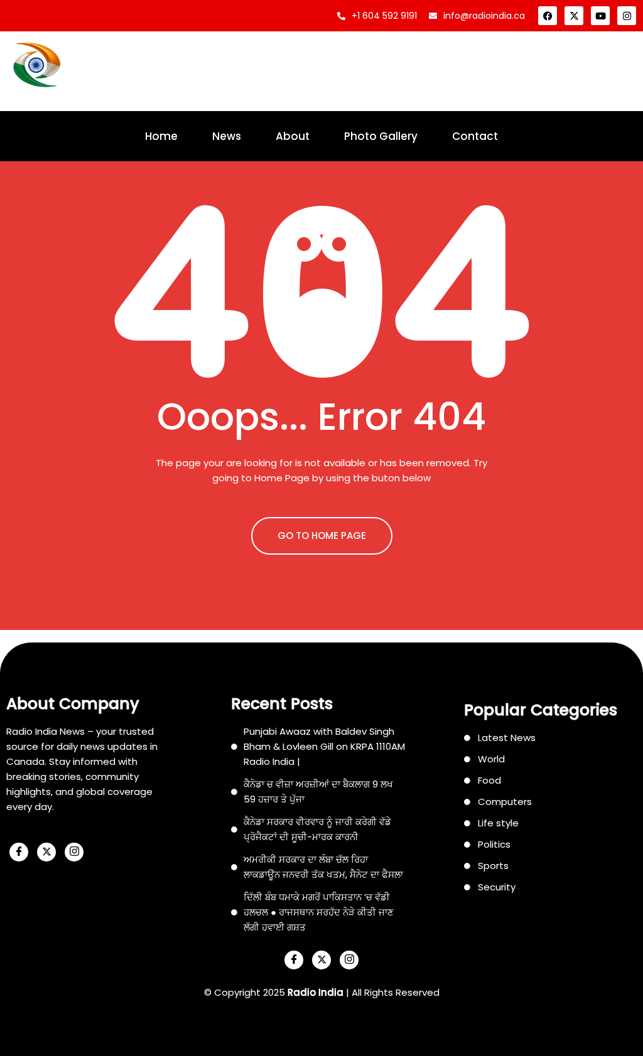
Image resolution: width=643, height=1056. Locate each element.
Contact (475, 136)
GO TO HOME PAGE (322, 535)
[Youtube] (600, 15)
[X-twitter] (574, 15)
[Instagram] (626, 15)
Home (161, 136)
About (293, 136)
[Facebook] (547, 15)
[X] (46, 852)
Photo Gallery (381, 136)
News (226, 136)
